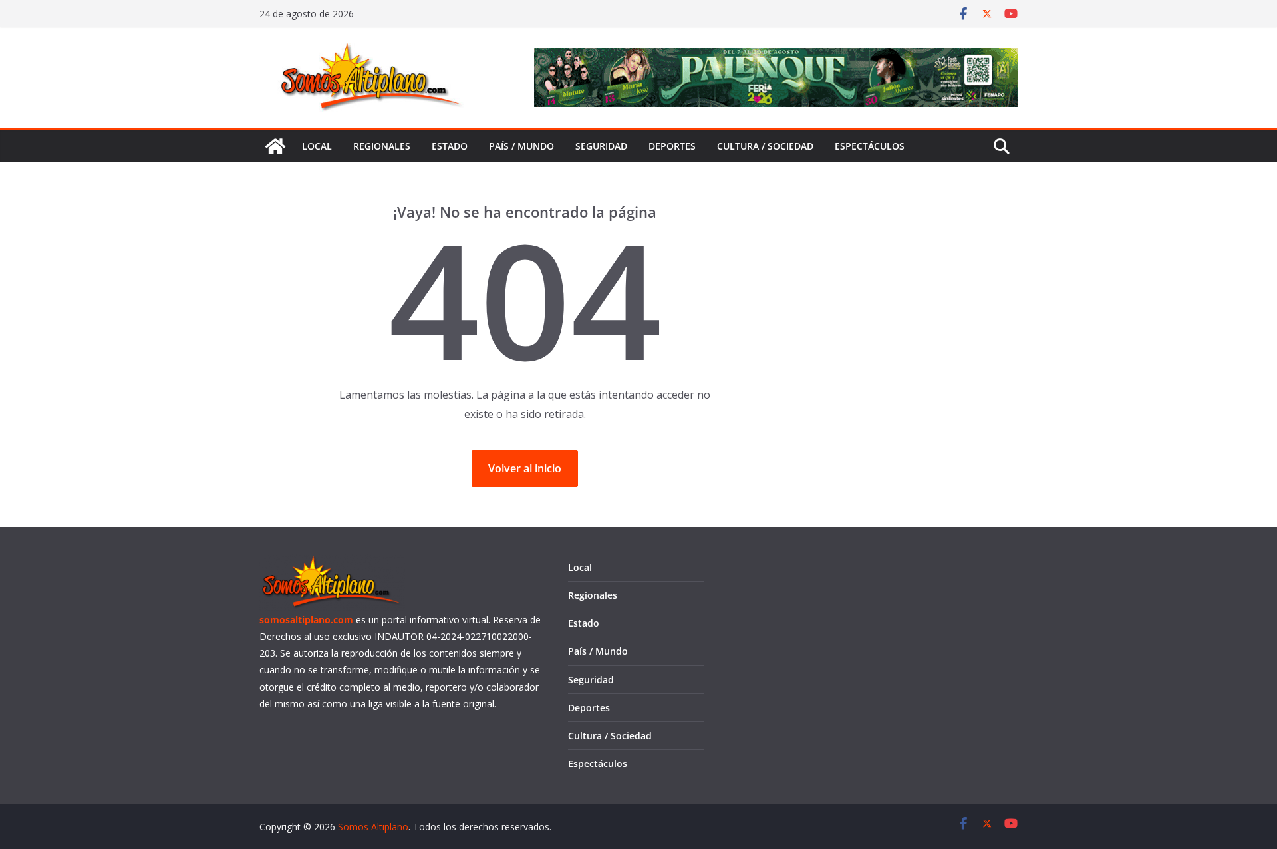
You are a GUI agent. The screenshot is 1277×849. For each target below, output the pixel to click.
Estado (450, 146)
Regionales (381, 146)
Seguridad (601, 146)
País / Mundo (521, 146)
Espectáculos (870, 146)
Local (317, 146)
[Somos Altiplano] (275, 146)
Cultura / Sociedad (765, 146)
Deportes (672, 146)
